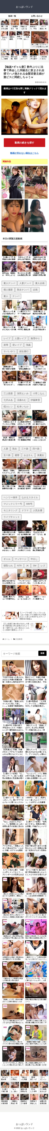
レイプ (7, 338)
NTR (19, 565)
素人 (6, 296)
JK (27, 565)
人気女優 (37, 510)
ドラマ (25, 510)
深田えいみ (23, 393)
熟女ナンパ (23, 289)
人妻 (6, 448)
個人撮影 (8, 289)
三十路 (24, 448)
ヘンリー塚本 (10, 497)
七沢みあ (8, 400)
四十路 (36, 448)
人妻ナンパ (25, 283)
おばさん (28, 455)
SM (34, 565)
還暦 (17, 455)
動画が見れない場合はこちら (24, 153)
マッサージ (20, 559)
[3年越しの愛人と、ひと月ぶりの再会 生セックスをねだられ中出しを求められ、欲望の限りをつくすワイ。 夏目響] (12, 231)
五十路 (7, 455)
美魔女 (40, 455)
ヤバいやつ (9, 351)
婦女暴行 (24, 351)
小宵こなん (39, 393)
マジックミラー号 (13, 503)
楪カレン (8, 406)
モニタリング (10, 510)
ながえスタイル (30, 497)
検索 (42, 653)
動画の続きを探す (24, 142)
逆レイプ (17, 344)
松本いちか (23, 406)
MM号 (29, 503)
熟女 (14, 448)
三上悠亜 (8, 393)
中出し (34, 559)
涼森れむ (21, 400)
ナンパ (15, 296)
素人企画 (40, 283)
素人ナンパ (9, 283)
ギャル (7, 559)
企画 (35, 289)
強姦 (28, 344)
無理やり (35, 338)
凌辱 (6, 344)
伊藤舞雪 (35, 400)
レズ (43, 565)
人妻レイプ (20, 338)
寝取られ (8, 565)
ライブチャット (12, 517)
